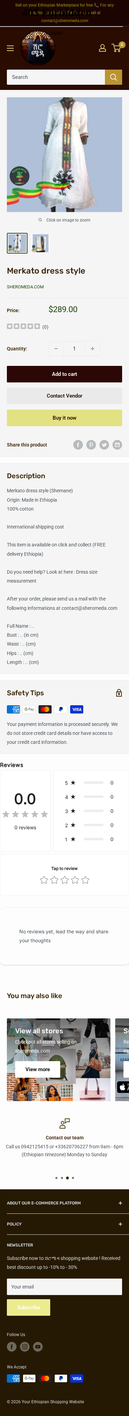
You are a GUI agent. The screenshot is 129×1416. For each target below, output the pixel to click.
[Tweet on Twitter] (104, 445)
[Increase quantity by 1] (92, 348)
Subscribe (28, 1307)
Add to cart (64, 374)
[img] (23, 327)
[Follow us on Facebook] (12, 1347)
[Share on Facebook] (78, 445)
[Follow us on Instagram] (25, 1347)
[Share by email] (117, 445)
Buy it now (64, 418)
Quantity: (17, 348)
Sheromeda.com (25, 286)
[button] (91, 782)
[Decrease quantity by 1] (56, 348)
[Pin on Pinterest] (91, 445)
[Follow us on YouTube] (38, 1347)
